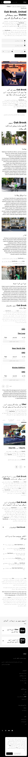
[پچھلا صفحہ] (7, 386)
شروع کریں (22, 111)
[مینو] (2, 2)
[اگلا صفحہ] (3, 386)
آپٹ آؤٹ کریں (17, 753)
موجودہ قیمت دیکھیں (14, 341)
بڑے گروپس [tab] (23, 420)
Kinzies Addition (18, 367)
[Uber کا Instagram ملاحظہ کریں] (5, 730)
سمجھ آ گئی (9, 753)
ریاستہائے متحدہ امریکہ (19, 6)
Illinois (9, 6)
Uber (24, 2)
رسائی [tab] (4, 420)
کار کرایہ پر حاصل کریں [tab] (11, 420)
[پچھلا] (20, 467)
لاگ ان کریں (14, 2)
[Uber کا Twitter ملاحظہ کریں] (2, 730)
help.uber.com (12, 595)
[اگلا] (16, 467)
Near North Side (18, 348)
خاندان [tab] (18, 420)
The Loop (21, 333)
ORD (23, 329)
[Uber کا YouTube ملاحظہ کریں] (9, 730)
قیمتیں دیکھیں (20, 55)
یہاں (16, 746)
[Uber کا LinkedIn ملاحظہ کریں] (12, 730)
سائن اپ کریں (7, 2)
